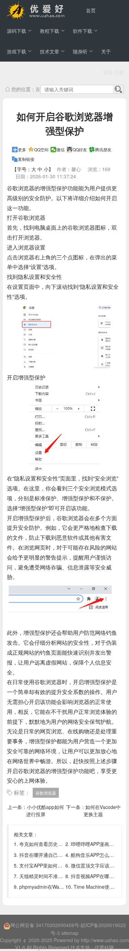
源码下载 (16, 30)
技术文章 (49, 51)
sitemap (69, 932)
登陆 (107, 71)
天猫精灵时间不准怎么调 (45, 876)
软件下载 (82, 30)
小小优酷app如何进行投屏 (45, 811)
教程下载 (49, 30)
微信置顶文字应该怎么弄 (97, 865)
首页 (91, 10)
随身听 (80, 51)
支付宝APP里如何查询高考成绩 (52, 865)
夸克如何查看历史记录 (43, 843)
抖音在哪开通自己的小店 (45, 854)
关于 (106, 51)
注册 (119, 71)
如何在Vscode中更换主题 (102, 811)
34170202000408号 (57, 925)
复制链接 (26, 159)
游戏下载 (16, 51)
